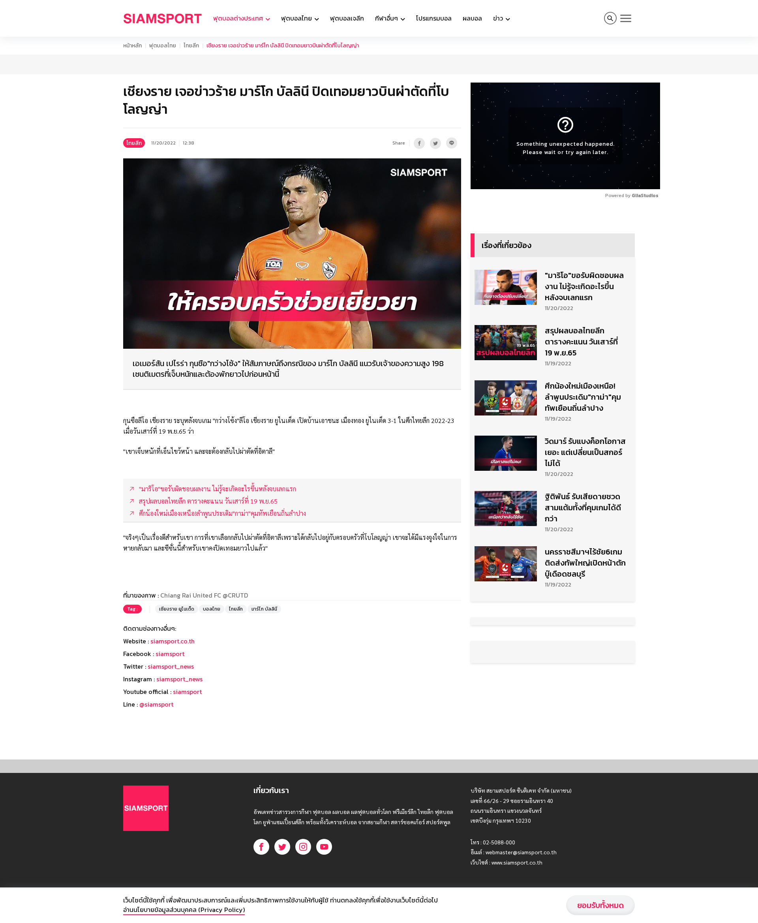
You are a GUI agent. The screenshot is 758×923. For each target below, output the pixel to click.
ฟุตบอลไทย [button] (297, 18)
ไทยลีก (191, 45)
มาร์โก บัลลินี (264, 609)
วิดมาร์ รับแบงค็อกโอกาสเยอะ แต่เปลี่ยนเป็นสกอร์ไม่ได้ (585, 452)
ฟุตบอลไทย (162, 45)
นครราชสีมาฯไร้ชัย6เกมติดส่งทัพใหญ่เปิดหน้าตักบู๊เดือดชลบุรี (585, 562)
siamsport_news (171, 666)
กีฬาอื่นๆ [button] (387, 18)
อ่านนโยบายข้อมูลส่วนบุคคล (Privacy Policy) (184, 909)
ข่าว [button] (499, 18)
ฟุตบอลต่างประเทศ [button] (239, 18)
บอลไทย (211, 609)
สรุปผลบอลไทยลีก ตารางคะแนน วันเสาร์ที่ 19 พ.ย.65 (581, 341)
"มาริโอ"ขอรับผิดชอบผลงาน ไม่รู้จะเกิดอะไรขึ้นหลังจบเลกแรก (584, 286)
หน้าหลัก (132, 45)
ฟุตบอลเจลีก (347, 18)
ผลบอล (472, 18)
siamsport (170, 653)
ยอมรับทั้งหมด (600, 905)
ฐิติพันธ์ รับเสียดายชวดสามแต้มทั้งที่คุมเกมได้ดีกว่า (583, 507)
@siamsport (156, 704)
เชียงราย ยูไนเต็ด (176, 609)
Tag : (132, 609)
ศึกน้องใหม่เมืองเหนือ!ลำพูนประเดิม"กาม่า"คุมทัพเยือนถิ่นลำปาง (583, 397)
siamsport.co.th (172, 641)
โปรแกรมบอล (434, 18)
